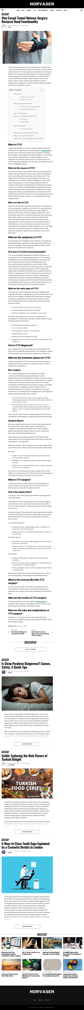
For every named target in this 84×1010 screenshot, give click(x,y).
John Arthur (11, 765)
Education (59, 10)
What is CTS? (17, 94)
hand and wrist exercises (41, 405)
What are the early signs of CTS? (29, 109)
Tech (34, 10)
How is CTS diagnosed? (20, 113)
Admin (10, 672)
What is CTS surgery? (20, 126)
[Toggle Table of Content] (41, 90)
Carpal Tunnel (23, 626)
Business (28, 10)
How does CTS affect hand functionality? (30, 106)
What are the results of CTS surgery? (24, 136)
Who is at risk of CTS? (26, 99)
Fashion (52, 10)
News (23, 10)
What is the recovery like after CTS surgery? (26, 133)
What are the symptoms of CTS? (23, 103)
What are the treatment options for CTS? (25, 116)
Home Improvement (43, 10)
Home (18, 10)
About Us (40, 1000)
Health (65, 10)
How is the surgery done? (27, 129)
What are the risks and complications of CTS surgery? (28, 138)
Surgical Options (25, 121)
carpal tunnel (46, 150)
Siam (9, 27)
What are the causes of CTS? (28, 97)
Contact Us (48, 1000)
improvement (41, 601)
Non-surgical (24, 119)
